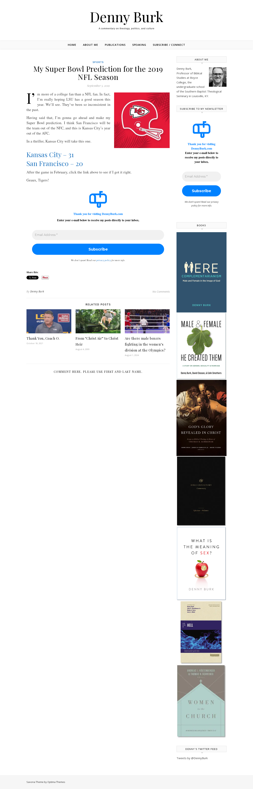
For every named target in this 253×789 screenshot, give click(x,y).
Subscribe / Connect (169, 45)
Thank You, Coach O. (43, 338)
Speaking (139, 45)
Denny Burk (126, 17)
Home (72, 45)
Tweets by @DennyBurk (192, 758)
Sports (98, 62)
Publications (115, 45)
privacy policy (103, 260)
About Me (90, 45)
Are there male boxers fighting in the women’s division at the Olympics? (145, 344)
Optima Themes (56, 782)
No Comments (161, 291)
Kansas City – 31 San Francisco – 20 (54, 159)
